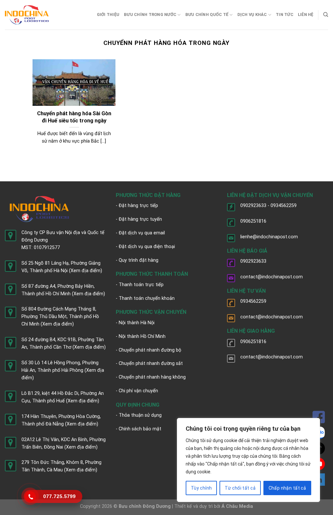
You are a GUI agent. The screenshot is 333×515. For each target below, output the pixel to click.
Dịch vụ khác (252, 14)
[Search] (325, 14)
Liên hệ (305, 14)
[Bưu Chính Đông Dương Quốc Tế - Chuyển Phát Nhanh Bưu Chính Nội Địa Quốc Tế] (27, 14)
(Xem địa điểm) (85, 270)
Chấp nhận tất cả (287, 488)
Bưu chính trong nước (150, 14)
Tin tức (284, 14)
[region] (248, 460)
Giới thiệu (108, 14)
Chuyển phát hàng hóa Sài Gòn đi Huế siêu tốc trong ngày (74, 117)
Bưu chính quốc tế (206, 14)
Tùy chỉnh (201, 488)
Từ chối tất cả (240, 488)
